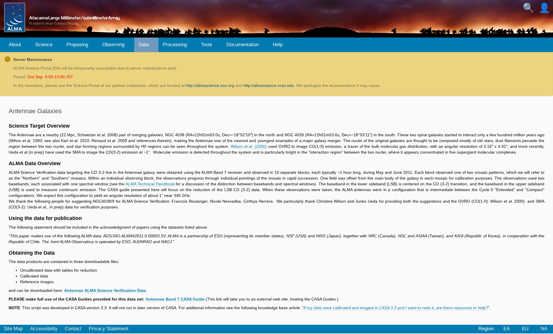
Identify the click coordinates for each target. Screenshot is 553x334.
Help (278, 44)
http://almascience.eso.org (210, 85)
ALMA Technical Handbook (150, 184)
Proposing (77, 44)
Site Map (13, 328)
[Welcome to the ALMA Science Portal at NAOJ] (64, 17)
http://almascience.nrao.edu (268, 85)
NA (544, 328)
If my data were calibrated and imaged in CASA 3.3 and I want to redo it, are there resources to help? (396, 307)
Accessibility (44, 328)
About (15, 44)
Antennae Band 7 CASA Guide (174, 299)
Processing (175, 44)
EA (506, 328)
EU (525, 328)
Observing (113, 44)
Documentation (242, 44)
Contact (73, 328)
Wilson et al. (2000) (249, 146)
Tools (206, 44)
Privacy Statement (108, 328)
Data (144, 44)
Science (43, 44)
